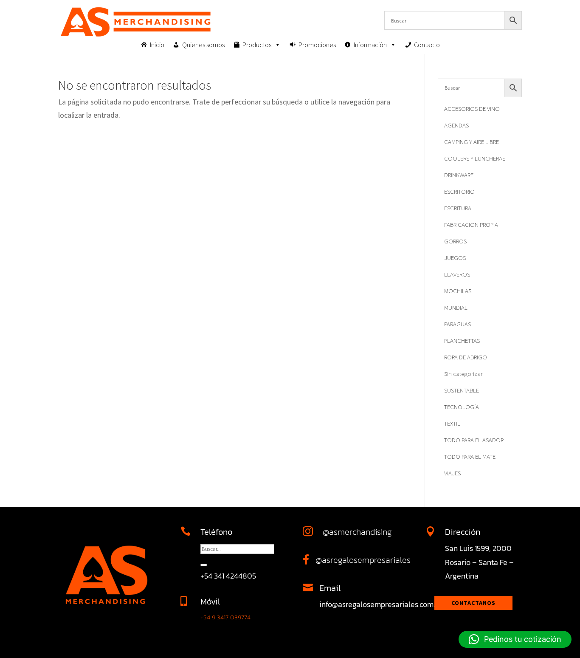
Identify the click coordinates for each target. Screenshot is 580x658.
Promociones (317, 44)
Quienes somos (203, 44)
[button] (515, 639)
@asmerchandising (357, 531)
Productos (256, 44)
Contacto (427, 44)
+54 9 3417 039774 (225, 617)
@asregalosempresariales (363, 560)
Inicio (157, 44)
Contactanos (473, 603)
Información (370, 44)
